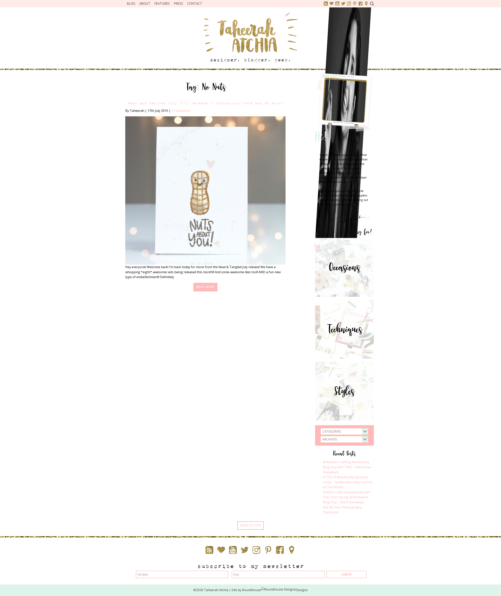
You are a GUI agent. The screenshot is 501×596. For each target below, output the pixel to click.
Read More (205, 287)
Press (178, 3)
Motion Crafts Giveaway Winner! (346, 492)
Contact (194, 3)
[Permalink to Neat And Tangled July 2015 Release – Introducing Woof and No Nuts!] (205, 190)
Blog (131, 3)
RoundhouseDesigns (275, 590)
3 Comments (180, 111)
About (144, 3)
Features (162, 3)
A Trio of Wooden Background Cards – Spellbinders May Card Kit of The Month (347, 482)
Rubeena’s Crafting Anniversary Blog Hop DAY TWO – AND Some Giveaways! (347, 467)
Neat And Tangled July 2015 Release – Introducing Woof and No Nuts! (205, 103)
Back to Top (250, 525)
